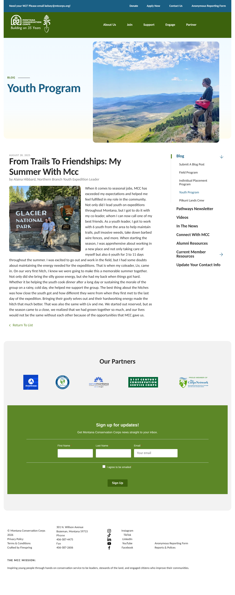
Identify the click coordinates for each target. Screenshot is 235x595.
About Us (109, 25)
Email (138, 445)
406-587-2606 (65, 547)
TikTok (127, 535)
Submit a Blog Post (192, 164)
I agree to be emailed (119, 467)
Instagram (127, 530)
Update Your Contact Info (198, 265)
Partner (191, 25)
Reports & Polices (165, 547)
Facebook (127, 547)
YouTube (127, 543)
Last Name (103, 445)
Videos (182, 218)
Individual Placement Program (193, 182)
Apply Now (153, 6)
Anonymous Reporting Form (209, 6)
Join (130, 25)
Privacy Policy (15, 539)
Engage (170, 25)
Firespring (26, 547)
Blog (180, 156)
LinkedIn (127, 539)
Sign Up (117, 483)
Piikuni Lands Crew (191, 200)
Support (148, 25)
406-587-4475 (65, 539)
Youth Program (189, 192)
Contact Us (175, 6)
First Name (65, 445)
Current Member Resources (191, 254)
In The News (187, 226)
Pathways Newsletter (194, 209)
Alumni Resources (192, 244)
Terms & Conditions (19, 543)
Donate (134, 6)
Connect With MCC (192, 235)
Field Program (188, 172)
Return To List (22, 325)
